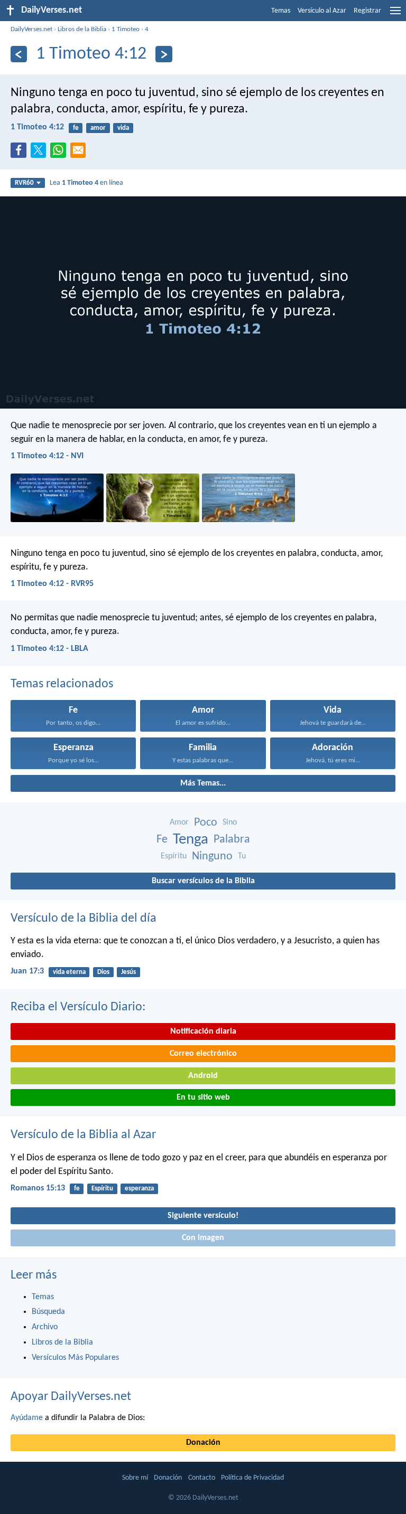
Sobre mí (135, 1478)
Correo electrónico (203, 1053)
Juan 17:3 (27, 971)
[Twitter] (41, 153)
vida (123, 128)
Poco (205, 823)
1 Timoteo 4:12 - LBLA (49, 649)
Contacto (201, 1478)
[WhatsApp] (60, 151)
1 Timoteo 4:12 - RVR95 (52, 584)
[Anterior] (19, 54)
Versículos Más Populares (75, 1358)
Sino (230, 822)
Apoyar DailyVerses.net (71, 1396)
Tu (242, 856)
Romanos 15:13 (38, 1188)
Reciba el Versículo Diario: (78, 1007)
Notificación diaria (203, 1031)
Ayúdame (27, 1418)
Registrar (367, 11)
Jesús (128, 972)
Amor (179, 822)
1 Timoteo (126, 29)
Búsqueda (48, 1312)
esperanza (139, 1188)
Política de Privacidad (252, 1478)
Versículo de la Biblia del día (83, 918)
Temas (280, 11)
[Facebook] (21, 153)
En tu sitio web (203, 1097)
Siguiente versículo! (203, 1216)
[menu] (395, 15)
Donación (203, 1443)
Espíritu (174, 856)
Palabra (232, 840)
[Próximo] (163, 54)
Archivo (45, 1327)
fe (76, 128)
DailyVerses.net (31, 29)
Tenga (190, 839)
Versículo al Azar (322, 11)
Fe (162, 840)
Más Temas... (203, 783)
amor (98, 128)
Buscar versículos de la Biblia (203, 881)
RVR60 (24, 182)
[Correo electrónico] (80, 153)
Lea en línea (86, 183)
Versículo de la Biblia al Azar (83, 1135)
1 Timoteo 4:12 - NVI (47, 456)
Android (203, 1076)
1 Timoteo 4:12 (37, 127)
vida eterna (69, 972)
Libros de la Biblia (82, 29)
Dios (103, 972)
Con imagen (203, 1238)
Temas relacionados (62, 684)
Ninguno (212, 856)
